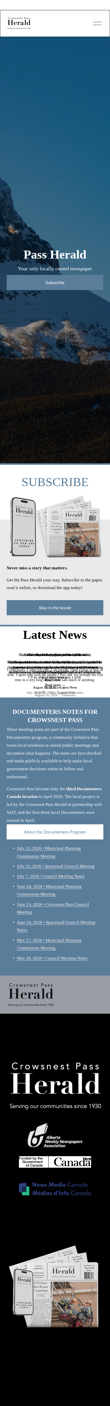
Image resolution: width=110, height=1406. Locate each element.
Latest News (66, 692)
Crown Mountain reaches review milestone (55, 655)
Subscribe (55, 282)
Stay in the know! (55, 608)
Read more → (55, 685)
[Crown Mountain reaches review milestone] (55, 647)
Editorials (68, 695)
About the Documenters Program (55, 832)
